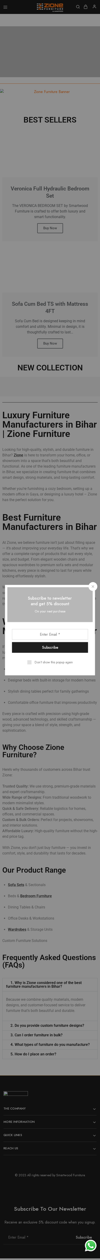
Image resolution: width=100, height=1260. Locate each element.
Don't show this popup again (54, 662)
